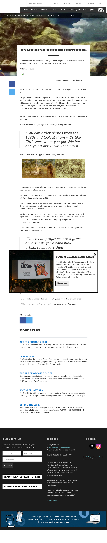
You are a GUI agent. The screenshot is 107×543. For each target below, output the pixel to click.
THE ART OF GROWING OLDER (36, 373)
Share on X (92, 446)
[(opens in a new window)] (22, 476)
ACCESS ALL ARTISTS (31, 390)
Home (23, 3)
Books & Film (34, 10)
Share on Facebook (12, 84)
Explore (91, 9)
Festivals (44, 9)
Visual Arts (82, 9)
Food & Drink (53, 10)
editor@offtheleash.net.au (59, 447)
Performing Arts (72, 10)
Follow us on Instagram (98, 446)
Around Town (25, 10)
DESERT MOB (27, 356)
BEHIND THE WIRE (30, 405)
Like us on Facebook (85, 446)
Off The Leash (10, 6)
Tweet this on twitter (12, 92)
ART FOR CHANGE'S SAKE (33, 342)
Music (63, 9)
